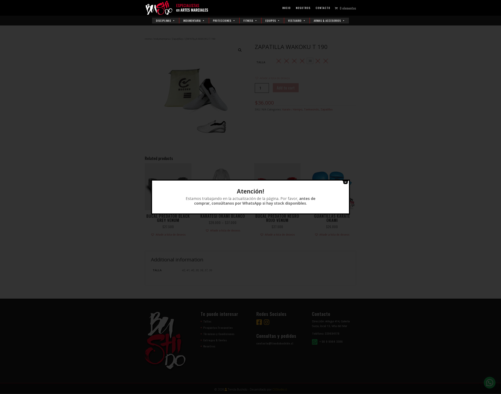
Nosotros (303, 8)
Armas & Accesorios (327, 20)
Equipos (270, 20)
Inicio (286, 8)
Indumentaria (192, 20)
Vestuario (295, 20)
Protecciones (222, 20)
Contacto (323, 8)
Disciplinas (163, 20)
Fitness (248, 20)
